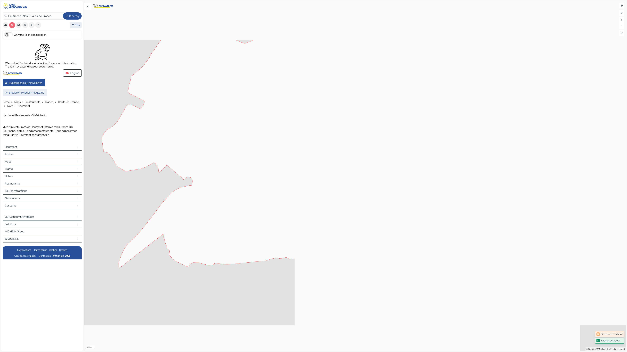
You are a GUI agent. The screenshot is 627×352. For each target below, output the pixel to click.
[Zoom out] (621, 26)
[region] (355, 176)
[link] (609, 334)
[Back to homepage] (16, 6)
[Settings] (621, 13)
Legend (621, 349)
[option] (5, 25)
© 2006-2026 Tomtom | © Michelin (601, 349)
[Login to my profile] (621, 5)
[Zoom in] (621, 20)
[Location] (621, 33)
